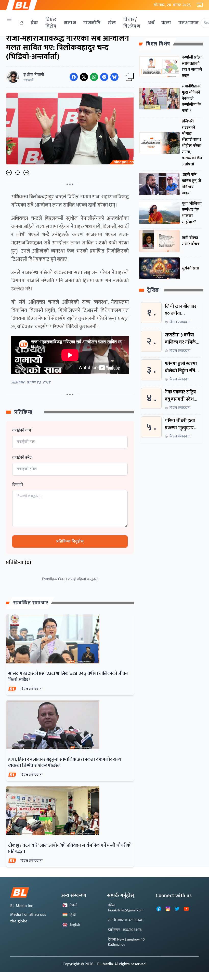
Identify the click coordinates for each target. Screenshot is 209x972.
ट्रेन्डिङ (153, 290)
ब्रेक (34, 23)
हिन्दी (73, 915)
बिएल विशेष (51, 23)
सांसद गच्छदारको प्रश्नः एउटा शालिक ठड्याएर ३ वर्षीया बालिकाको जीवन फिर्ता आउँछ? (68, 677)
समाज (70, 23)
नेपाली (73, 905)
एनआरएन (188, 23)
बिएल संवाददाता (31, 689)
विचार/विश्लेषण (132, 23)
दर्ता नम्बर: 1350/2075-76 (125, 930)
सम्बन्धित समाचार (30, 602)
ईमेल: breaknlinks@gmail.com (125, 907)
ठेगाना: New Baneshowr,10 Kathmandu (126, 941)
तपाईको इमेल (22, 458)
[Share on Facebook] (74, 77)
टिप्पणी (17, 485)
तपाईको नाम (21, 430)
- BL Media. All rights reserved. (120, 964)
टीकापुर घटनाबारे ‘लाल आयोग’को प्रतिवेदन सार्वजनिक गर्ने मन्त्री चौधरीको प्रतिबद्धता (70, 848)
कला (166, 23)
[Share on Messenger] (104, 77)
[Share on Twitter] (84, 77)
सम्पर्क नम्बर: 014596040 (125, 920)
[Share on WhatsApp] (94, 77)
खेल (112, 23)
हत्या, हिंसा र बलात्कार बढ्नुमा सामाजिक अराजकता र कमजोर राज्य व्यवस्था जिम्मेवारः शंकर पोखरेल (64, 763)
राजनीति (92, 23)
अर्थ (151, 23)
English (75, 925)
